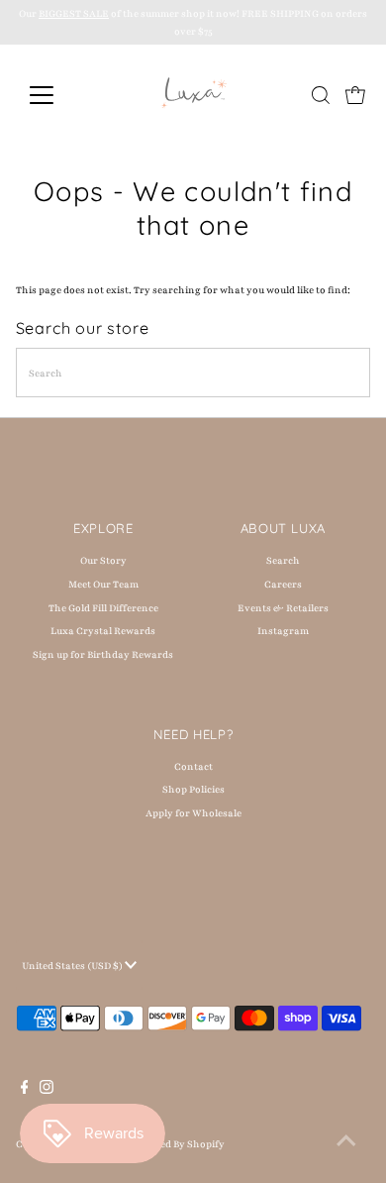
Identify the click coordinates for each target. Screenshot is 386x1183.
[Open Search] (321, 95)
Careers (283, 584)
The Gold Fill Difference (103, 607)
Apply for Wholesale (193, 813)
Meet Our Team (103, 584)
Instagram (283, 630)
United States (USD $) (73, 965)
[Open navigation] (57, 95)
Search (283, 560)
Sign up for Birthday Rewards (103, 654)
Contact (193, 766)
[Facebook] (25, 1091)
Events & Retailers (283, 607)
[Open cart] (355, 95)
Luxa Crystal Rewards (102, 630)
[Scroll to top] (346, 1143)
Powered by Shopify (178, 1143)
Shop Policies (193, 789)
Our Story (103, 560)
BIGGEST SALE (74, 13)
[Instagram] (46, 1091)
